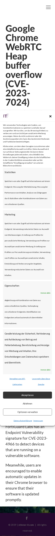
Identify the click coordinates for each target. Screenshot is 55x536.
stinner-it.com (26, 524)
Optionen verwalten (27, 412)
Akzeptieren (27, 395)
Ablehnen (27, 403)
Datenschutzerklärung (23, 420)
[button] (50, 116)
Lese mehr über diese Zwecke (41, 381)
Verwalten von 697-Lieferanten (17, 381)
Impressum (38, 420)
